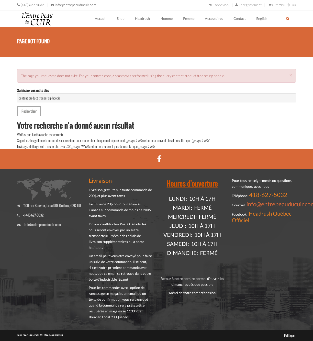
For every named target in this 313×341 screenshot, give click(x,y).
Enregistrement (250, 5)
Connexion (220, 5)
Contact (240, 18)
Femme (188, 18)
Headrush (142, 18)
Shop (120, 18)
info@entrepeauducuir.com (75, 5)
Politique (289, 335)
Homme (166, 18)
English (261, 18)
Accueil (100, 18)
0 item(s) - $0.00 (284, 5)
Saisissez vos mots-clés (33, 90)
